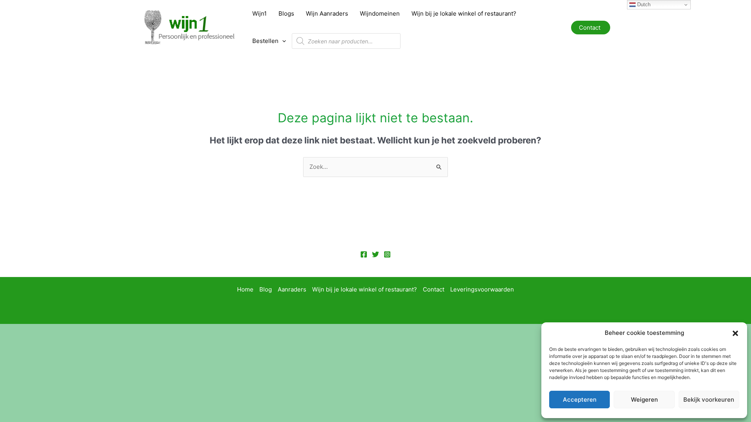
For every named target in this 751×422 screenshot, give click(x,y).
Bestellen (265, 41)
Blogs (286, 13)
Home (245, 289)
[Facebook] (363, 254)
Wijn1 (259, 13)
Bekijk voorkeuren (708, 399)
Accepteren (579, 399)
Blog (265, 289)
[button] (735, 333)
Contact (433, 289)
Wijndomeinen (380, 13)
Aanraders (292, 289)
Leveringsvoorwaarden (482, 289)
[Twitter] (375, 254)
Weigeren (644, 399)
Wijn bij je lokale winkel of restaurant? (463, 13)
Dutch (643, 4)
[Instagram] (387, 254)
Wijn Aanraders (327, 13)
